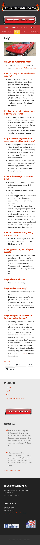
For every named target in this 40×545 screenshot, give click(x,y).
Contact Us (23, 353)
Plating (8, 387)
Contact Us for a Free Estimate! (15, 513)
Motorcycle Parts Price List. (25, 68)
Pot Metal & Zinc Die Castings (16, 398)
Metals (8, 391)
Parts (7, 394)
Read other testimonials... (13, 470)
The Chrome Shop (20, 6)
